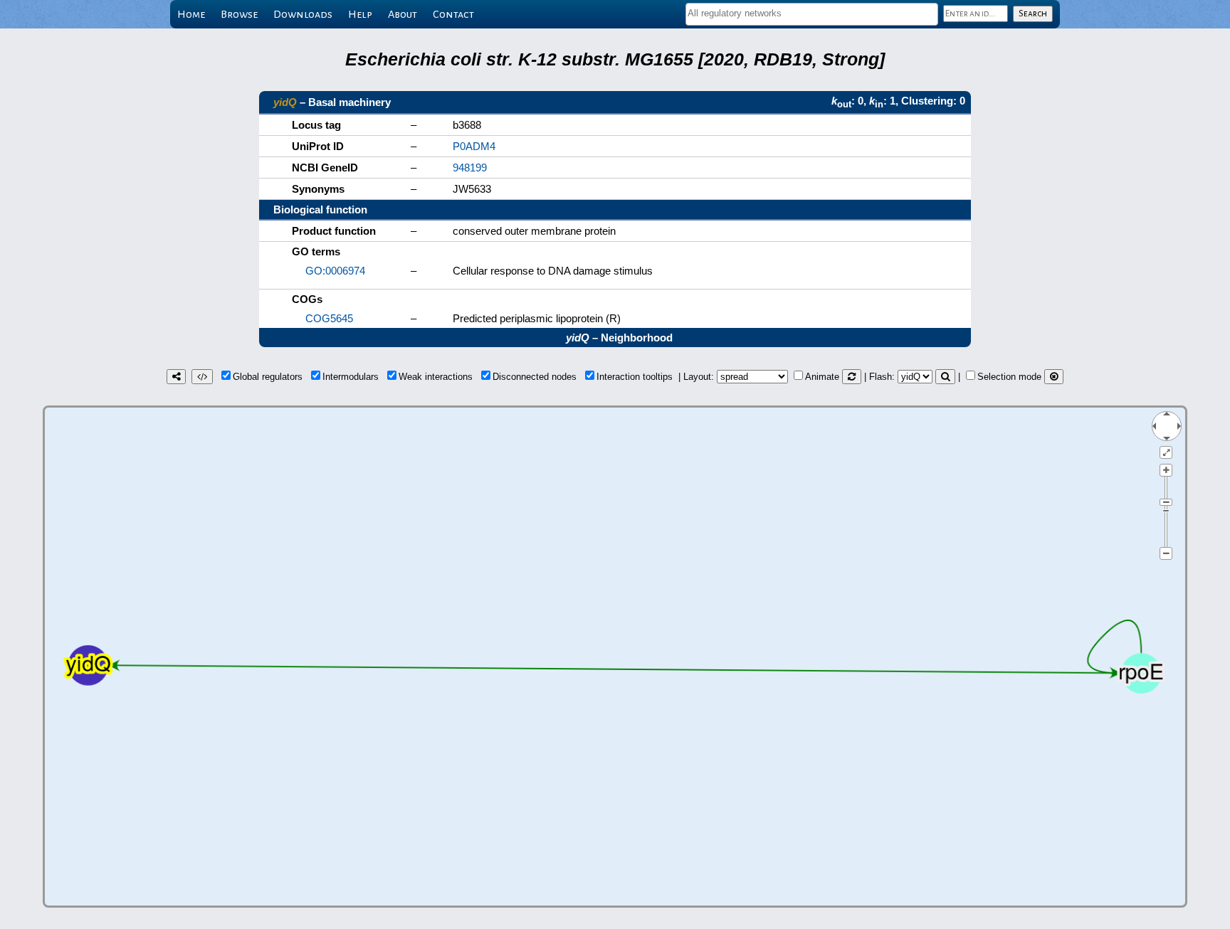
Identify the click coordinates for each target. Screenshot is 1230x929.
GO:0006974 (335, 271)
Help (360, 14)
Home (191, 14)
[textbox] (811, 13)
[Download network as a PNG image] (176, 376)
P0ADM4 (474, 146)
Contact (453, 14)
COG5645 (329, 318)
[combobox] (811, 14)
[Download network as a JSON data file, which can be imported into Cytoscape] (202, 376)
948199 (470, 167)
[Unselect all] (1053, 376)
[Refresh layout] (851, 376)
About (402, 14)
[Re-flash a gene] (945, 376)
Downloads (302, 14)
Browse (239, 14)
